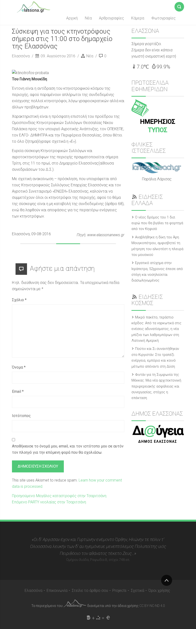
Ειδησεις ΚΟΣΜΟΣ (147, 300)
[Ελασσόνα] (33, 6)
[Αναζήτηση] (179, 6)
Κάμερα (137, 18)
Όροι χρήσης (159, 590)
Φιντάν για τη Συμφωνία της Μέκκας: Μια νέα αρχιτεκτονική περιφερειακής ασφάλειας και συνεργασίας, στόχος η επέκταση (156, 386)
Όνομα (19, 367)
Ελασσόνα (21, 56)
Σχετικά (137, 590)
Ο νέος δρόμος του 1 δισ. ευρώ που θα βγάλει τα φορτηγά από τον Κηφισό (157, 223)
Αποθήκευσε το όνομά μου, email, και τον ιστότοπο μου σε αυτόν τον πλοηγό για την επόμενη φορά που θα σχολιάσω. (68, 449)
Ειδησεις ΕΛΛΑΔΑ (147, 200)
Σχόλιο (19, 300)
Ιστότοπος (21, 415)
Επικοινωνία (57, 590)
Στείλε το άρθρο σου (90, 590)
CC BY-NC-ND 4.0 (152, 606)
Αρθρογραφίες (111, 18)
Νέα (88, 18)
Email (18, 391)
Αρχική (72, 18)
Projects (119, 590)
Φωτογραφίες (163, 18)
